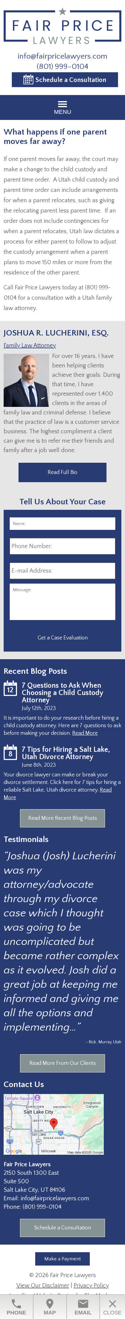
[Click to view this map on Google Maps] (54, 1153)
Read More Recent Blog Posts (62, 818)
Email (83, 1307)
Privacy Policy (91, 1285)
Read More (85, 733)
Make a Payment (62, 1259)
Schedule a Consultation (70, 80)
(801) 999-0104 (62, 66)
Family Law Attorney (30, 345)
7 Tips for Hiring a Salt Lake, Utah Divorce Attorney (66, 753)
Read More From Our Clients (62, 1063)
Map (50, 1307)
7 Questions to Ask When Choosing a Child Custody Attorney (62, 693)
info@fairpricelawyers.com (62, 56)
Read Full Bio (62, 472)
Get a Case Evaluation (63, 638)
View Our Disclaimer (42, 1285)
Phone (16, 1307)
